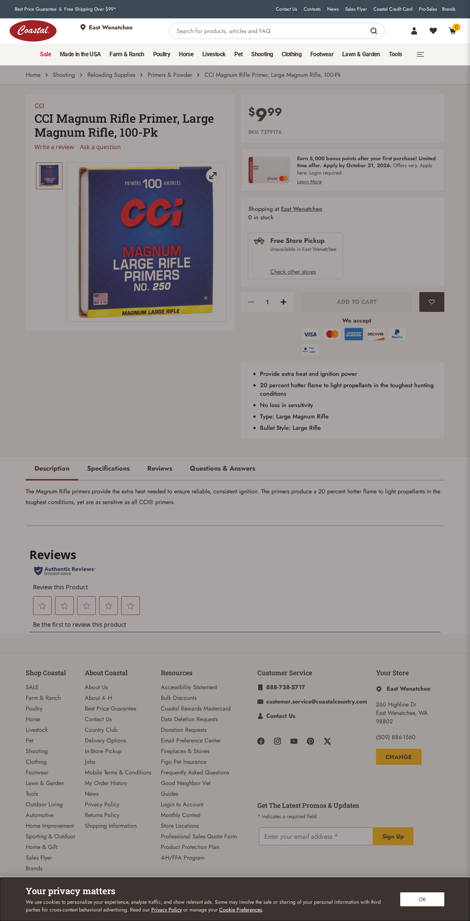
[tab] (52, 469)
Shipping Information (111, 825)
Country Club (101, 730)
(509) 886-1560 (396, 737)
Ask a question (100, 147)
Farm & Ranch (43, 698)
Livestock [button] (213, 54)
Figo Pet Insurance (183, 762)
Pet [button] (238, 54)
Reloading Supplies (111, 75)
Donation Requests (183, 730)
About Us (96, 687)
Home (33, 75)
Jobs (90, 762)
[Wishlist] (433, 31)
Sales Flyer (356, 9)
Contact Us (286, 9)
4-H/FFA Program (183, 857)
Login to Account (182, 804)
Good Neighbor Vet (185, 783)
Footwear (37, 772)
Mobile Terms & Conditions (118, 772)
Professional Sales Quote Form (199, 836)
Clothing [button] (291, 54)
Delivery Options (105, 740)
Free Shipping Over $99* (90, 9)
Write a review (54, 147)
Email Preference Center (191, 740)
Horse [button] (186, 54)
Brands (448, 9)
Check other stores (293, 271)
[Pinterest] (310, 741)
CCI (39, 105)
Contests (312, 9)
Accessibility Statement (189, 687)
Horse (33, 719)
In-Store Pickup (103, 751)
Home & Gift (41, 847)
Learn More (309, 181)
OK (422, 899)
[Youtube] (293, 741)
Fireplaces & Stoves (185, 751)
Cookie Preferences (240, 909)
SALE (32, 687)
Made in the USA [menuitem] (80, 54)
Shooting (64, 75)
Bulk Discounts (178, 698)
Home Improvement (50, 825)
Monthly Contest (180, 815)
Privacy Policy (102, 804)
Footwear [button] (321, 54)
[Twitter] (327, 741)
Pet (29, 740)
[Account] (414, 31)
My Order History (106, 783)
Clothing (36, 762)
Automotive (40, 815)
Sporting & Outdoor (50, 836)
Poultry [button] (161, 54)
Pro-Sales (428, 9)
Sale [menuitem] (45, 54)
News (333, 9)
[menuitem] (45, 54)
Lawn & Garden (45, 783)
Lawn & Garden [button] (361, 54)
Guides (169, 793)
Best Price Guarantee (36, 9)
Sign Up (393, 836)
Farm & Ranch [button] (126, 54)
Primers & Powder (170, 75)
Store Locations (180, 825)
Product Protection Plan (190, 847)
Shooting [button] (262, 54)
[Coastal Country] (33, 31)
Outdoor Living (44, 804)
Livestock (37, 730)
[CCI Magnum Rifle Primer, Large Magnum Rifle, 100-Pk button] (49, 175)
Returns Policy (102, 815)
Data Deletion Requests (189, 719)
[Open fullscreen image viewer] (146, 242)
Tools (32, 793)
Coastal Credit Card (392, 9)
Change (399, 757)
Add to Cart (357, 302)
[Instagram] (277, 741)
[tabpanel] (235, 497)
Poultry (34, 708)
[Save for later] (431, 302)
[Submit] (375, 31)
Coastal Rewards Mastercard (196, 708)
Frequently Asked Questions (195, 772)
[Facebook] (260, 741)
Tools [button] (395, 54)
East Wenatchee (301, 209)
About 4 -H (98, 698)
